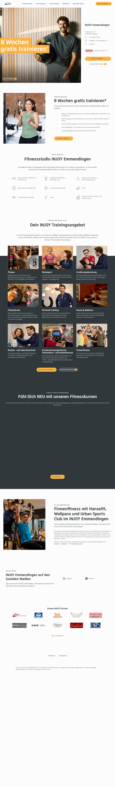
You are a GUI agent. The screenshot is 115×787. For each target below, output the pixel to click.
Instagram (69, 578)
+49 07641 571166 (94, 37)
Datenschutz (63, 655)
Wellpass (64, 543)
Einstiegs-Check (78, 3)
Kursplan (91, 44)
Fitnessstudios (27, 3)
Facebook (91, 578)
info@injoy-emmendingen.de (98, 40)
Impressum (51, 655)
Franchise (66, 3)
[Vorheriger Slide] (37, 79)
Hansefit (56, 543)
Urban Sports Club (76, 543)
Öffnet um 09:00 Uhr (96, 50)
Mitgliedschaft (41, 3)
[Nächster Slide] (44, 79)
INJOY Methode (54, 3)
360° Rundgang (8, 78)
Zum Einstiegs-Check (96, 64)
